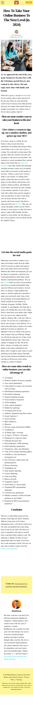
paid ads (6, 282)
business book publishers (9, 548)
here (13, 653)
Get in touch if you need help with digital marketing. (16, 585)
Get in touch (29, 2)
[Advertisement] (16, 563)
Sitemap (19, 679)
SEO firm (18, 204)
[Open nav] (2, 2)
